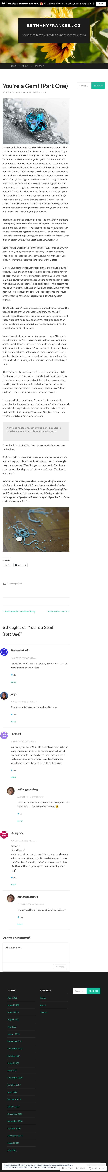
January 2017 (14, 1106)
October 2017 (14, 1085)
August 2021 (13, 1063)
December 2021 (15, 1041)
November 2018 (15, 1077)
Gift (101, 3)
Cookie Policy (51, 1167)
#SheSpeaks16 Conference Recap (19, 611)
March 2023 (13, 1012)
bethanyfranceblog (54, 25)
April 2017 (12, 1092)
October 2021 (14, 1056)
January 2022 (14, 1034)
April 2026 (12, 997)
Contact (39, 66)
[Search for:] (91, 85)
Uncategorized (15, 583)
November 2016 (15, 1121)
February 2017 (14, 1099)
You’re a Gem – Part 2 (58, 611)
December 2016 (15, 1114)
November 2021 (15, 1048)
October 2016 (14, 1128)
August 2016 (13, 1143)
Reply (13, 682)
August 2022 (13, 1019)
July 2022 (12, 1026)
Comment (60, 967)
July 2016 (12, 1150)
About (25, 66)
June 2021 (12, 1070)
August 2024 (13, 1005)
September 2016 (15, 1135)
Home (13, 66)
